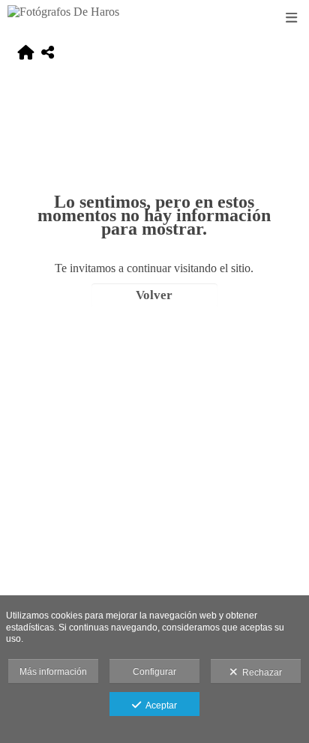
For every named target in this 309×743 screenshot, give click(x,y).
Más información (53, 672)
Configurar (154, 672)
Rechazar (260, 672)
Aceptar (159, 705)
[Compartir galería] (47, 53)
